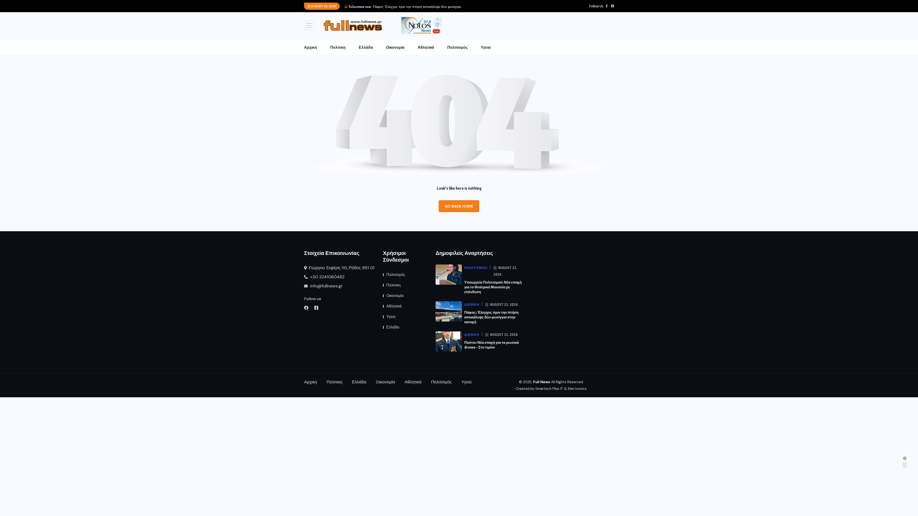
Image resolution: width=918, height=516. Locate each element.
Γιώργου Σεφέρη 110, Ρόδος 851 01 (341, 268)
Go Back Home (459, 206)
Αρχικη (310, 47)
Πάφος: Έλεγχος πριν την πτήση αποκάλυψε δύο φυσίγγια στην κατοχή (491, 317)
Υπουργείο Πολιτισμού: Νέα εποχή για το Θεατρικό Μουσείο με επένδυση (493, 287)
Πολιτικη (338, 47)
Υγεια (486, 47)
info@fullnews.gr (326, 286)
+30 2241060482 (326, 277)
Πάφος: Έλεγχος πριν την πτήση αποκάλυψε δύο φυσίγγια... (418, 7)
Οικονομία (395, 47)
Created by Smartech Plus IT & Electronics (551, 388)
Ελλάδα (366, 47)
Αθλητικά (426, 47)
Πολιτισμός (457, 47)
